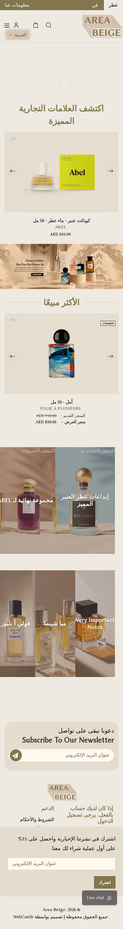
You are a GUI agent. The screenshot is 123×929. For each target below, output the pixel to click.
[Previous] (12, 171)
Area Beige (54, 909)
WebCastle (23, 916)
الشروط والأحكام (37, 819)
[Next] (111, 171)
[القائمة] (7, 25)
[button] (17, 34)
